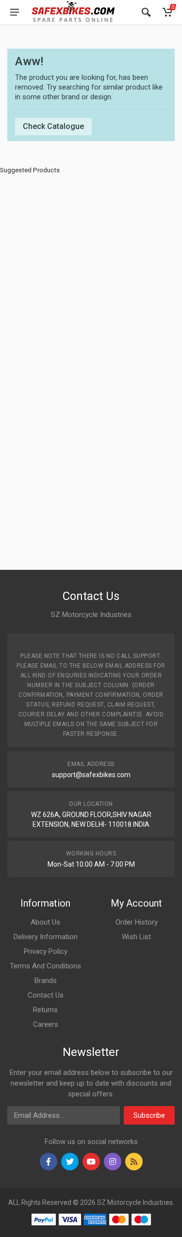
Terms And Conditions (45, 966)
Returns (45, 1009)
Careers (45, 1024)
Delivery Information (46, 936)
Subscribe (149, 1115)
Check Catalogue (53, 126)
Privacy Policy (45, 951)
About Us (45, 922)
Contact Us (46, 995)
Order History (137, 922)
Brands (45, 980)
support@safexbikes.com (91, 775)
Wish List (136, 936)
